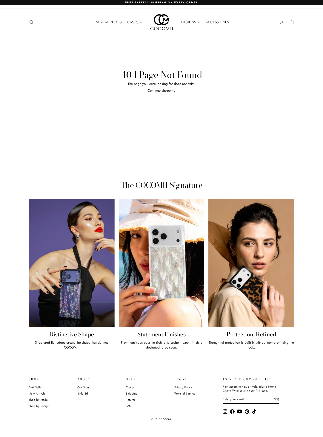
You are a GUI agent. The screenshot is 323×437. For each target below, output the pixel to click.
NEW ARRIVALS (109, 22)
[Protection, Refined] (251, 263)
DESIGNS (189, 22)
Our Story (83, 387)
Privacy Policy (183, 387)
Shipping (132, 394)
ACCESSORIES (217, 22)
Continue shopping (161, 90)
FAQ (128, 406)
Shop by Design (39, 406)
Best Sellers (36, 387)
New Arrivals (37, 394)
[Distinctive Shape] (72, 263)
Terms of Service (184, 394)
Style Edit (83, 394)
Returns (130, 400)
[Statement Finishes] (161, 263)
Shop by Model (39, 400)
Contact (130, 387)
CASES (133, 22)
